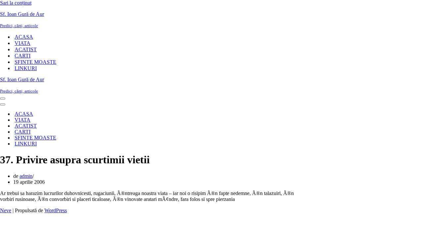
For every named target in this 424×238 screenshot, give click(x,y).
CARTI (22, 56)
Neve (5, 210)
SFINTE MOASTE (35, 62)
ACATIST (26, 49)
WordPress (55, 210)
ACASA (24, 37)
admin (26, 176)
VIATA (22, 43)
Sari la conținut (15, 3)
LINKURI (26, 68)
